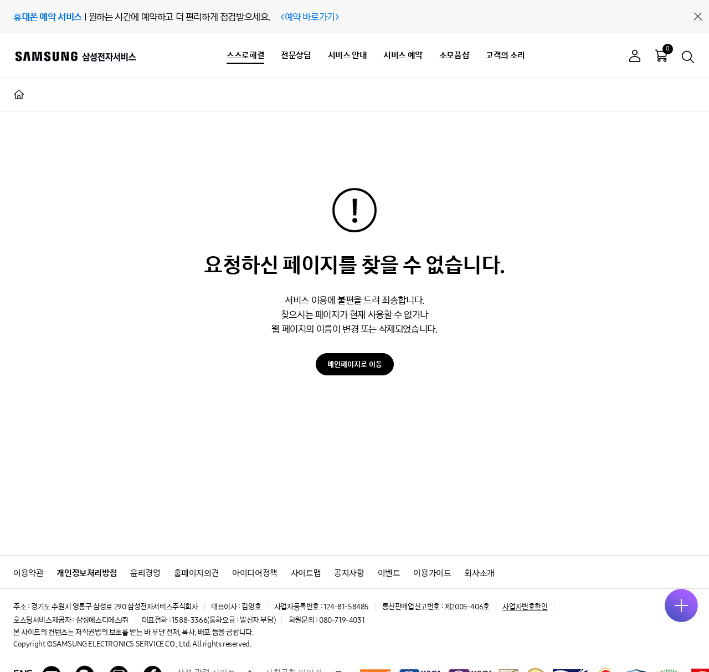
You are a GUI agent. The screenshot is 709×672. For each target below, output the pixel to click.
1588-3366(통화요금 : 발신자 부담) (223, 620)
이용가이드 (432, 573)
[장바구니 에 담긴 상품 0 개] (661, 55)
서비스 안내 (347, 55)
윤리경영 (145, 573)
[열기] (681, 605)
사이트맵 (306, 573)
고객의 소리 (505, 55)
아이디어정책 (255, 573)
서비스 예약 (403, 55)
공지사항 (349, 573)
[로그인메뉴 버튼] (634, 57)
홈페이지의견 (196, 573)
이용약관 (28, 573)
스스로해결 (245, 55)
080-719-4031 (341, 620)
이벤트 (389, 573)
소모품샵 (454, 55)
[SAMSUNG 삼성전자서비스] (75, 56)
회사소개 (479, 573)
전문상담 (296, 55)
